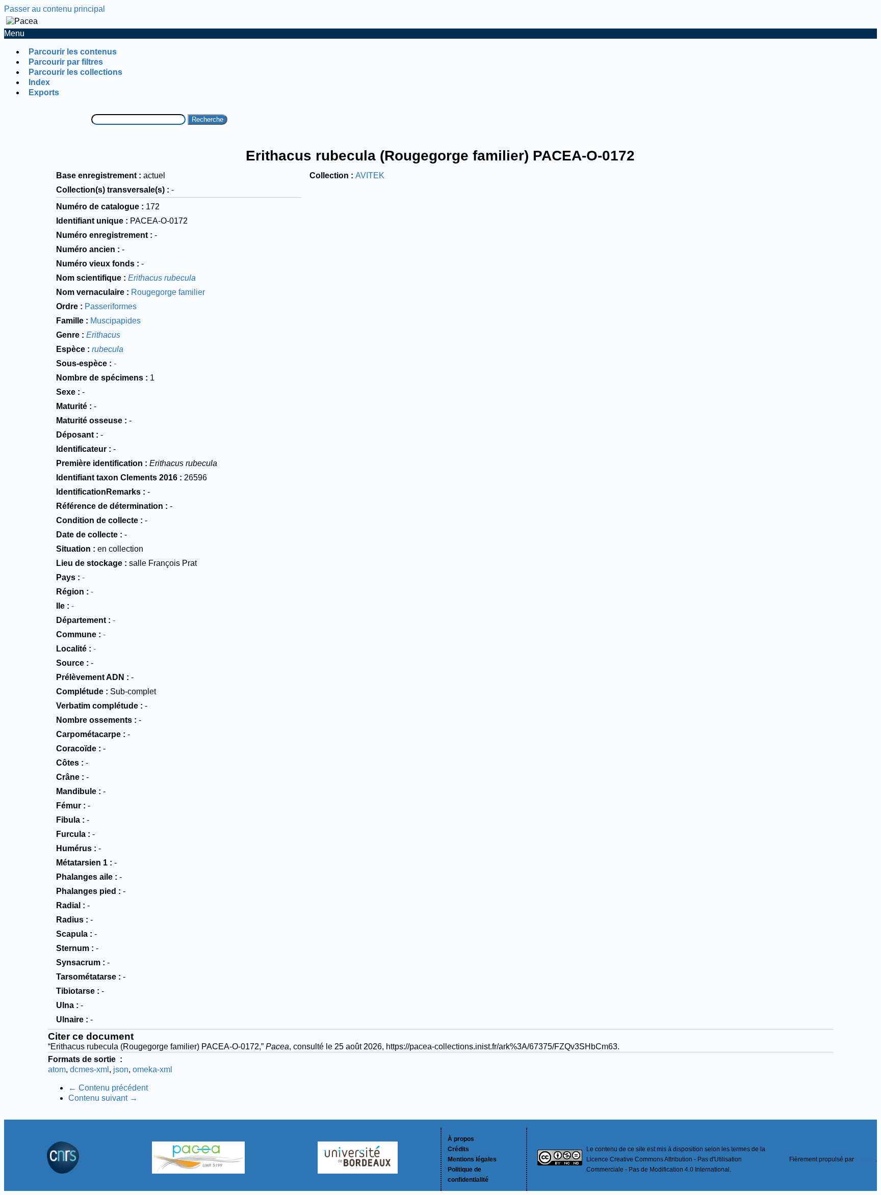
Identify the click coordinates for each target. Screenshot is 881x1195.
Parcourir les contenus (73, 51)
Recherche (207, 119)
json (120, 1069)
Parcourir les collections (75, 72)
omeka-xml (152, 1069)
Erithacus (103, 335)
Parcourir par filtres (66, 62)
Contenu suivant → (103, 1098)
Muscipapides (115, 320)
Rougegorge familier (168, 292)
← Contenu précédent (108, 1087)
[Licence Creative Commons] (559, 1159)
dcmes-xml (89, 1069)
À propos (461, 1139)
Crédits (458, 1149)
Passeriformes (111, 306)
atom (57, 1069)
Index (39, 82)
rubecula (107, 349)
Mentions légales (472, 1159)
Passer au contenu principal (54, 9)
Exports (44, 92)
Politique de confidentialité (468, 1174)
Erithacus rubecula (162, 278)
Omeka (865, 1159)
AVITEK (369, 175)
